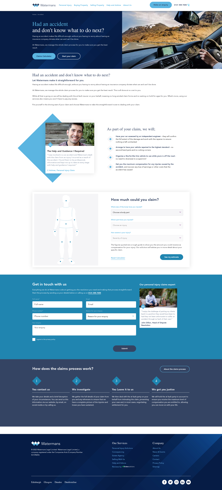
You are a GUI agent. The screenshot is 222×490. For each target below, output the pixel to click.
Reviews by (117, 466)
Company (158, 443)
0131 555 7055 (180, 5)
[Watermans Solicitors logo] (44, 5)
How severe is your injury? (121, 233)
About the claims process (175, 369)
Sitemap (156, 466)
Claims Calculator (43, 56)
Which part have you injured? (122, 220)
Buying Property (81, 5)
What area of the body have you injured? (126, 207)
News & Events (159, 452)
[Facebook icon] (164, 482)
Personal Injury (65, 5)
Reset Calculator (118, 258)
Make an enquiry (161, 5)
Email (88, 299)
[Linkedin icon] (182, 482)
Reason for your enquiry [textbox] (98, 316)
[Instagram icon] (176, 482)
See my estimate (171, 257)
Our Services (119, 443)
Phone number (37, 311)
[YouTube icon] (188, 482)
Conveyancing (118, 452)
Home (34, 14)
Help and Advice (113, 5)
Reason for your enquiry (94, 311)
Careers (156, 455)
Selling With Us (118, 459)
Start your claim (69, 56)
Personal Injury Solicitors (122, 448)
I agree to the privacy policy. (46, 339)
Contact (156, 459)
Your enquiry (36, 323)
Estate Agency (118, 455)
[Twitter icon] (170, 482)
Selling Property (97, 5)
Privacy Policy (158, 463)
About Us (127, 5)
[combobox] (111, 316)
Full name (36, 299)
